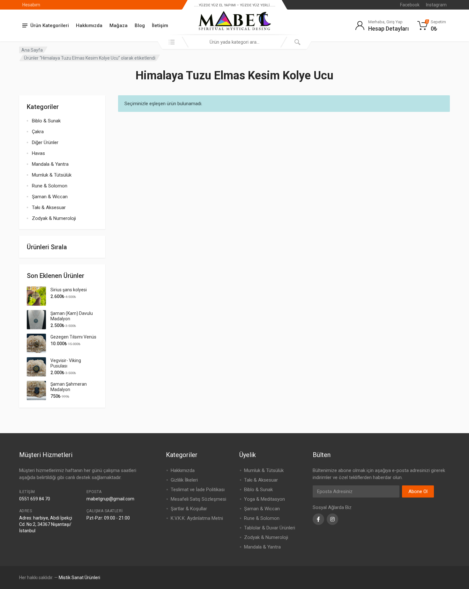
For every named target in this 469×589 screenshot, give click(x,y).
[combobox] (234, 42)
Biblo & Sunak (46, 121)
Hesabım (31, 4)
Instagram (436, 4)
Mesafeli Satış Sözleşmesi (198, 499)
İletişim (160, 25)
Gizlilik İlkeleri (184, 480)
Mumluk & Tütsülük (51, 175)
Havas (38, 153)
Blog (140, 25)
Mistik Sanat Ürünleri (79, 577)
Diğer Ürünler (45, 142)
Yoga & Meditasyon (264, 499)
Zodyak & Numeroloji (54, 218)
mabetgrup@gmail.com (110, 498)
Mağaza (118, 25)
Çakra (38, 132)
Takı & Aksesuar (49, 207)
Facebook (410, 4)
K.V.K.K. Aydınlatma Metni (197, 518)
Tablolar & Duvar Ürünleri (269, 528)
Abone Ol (418, 491)
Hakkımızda (89, 25)
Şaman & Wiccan (50, 197)
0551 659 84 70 (34, 498)
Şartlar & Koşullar (189, 509)
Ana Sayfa (32, 50)
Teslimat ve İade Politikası (198, 489)
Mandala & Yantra (50, 164)
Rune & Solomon (49, 186)
